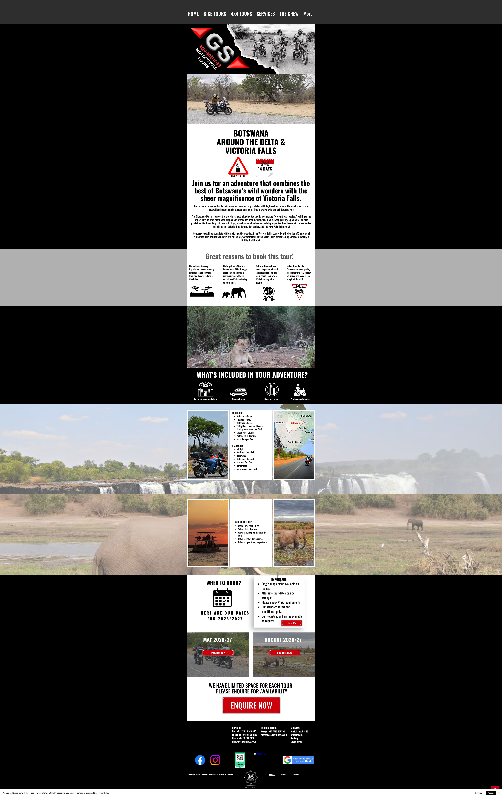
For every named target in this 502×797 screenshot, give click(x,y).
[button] (215, 13)
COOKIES (296, 774)
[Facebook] (200, 760)
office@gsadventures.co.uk (274, 735)
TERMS (283, 774)
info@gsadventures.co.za (244, 741)
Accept (491, 793)
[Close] (498, 793)
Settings (478, 793)
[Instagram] (215, 760)
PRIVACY (272, 774)
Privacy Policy (103, 793)
